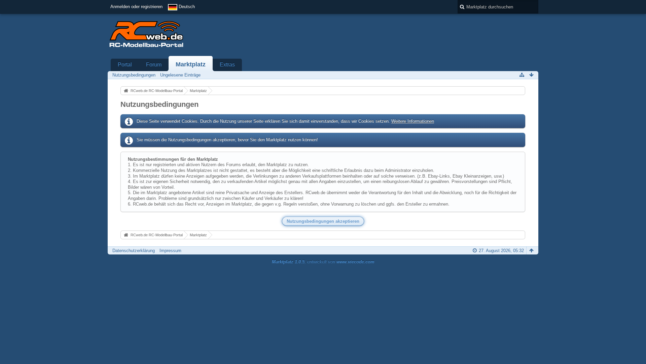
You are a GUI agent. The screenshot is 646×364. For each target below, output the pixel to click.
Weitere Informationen (412, 121)
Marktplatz (191, 64)
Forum (154, 64)
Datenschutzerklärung (133, 250)
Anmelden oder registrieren (136, 6)
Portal (125, 64)
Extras (227, 64)
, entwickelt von (323, 261)
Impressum (170, 250)
